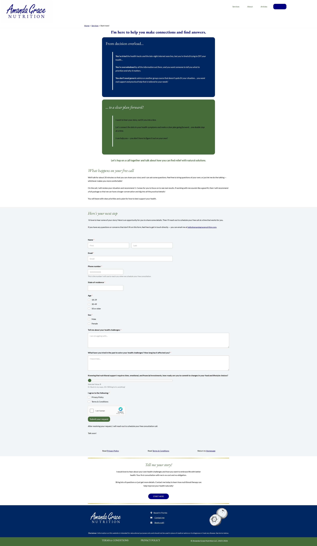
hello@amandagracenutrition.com (202, 227)
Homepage (210, 451)
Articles (264, 6)
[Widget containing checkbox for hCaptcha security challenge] (106, 410)
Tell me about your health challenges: (104, 330)
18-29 (94, 300)
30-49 (94, 304)
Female (95, 323)
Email (91, 253)
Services (235, 6)
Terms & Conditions (100, 401)
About (250, 6)
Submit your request (99, 419)
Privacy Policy (98, 397)
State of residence (96, 282)
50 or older (96, 308)
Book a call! (280, 6)
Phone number (95, 266)
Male (94, 319)
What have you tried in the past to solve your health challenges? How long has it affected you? (129, 352)
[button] (157, 513)
